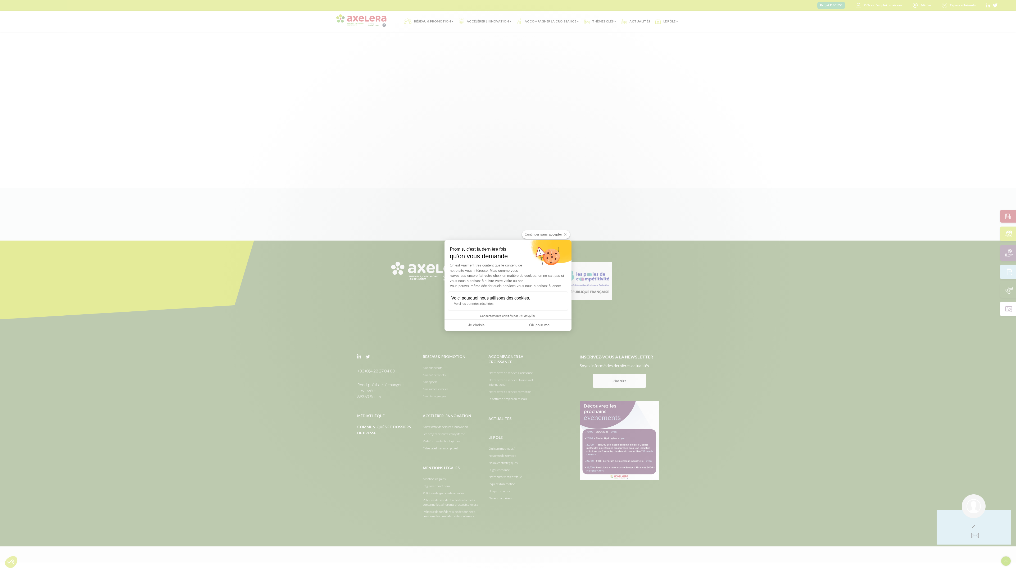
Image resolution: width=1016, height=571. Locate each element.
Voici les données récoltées (473, 304)
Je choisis (476, 325)
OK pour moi (539, 325)
